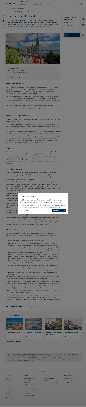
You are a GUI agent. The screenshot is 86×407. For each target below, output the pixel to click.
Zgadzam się (56, 210)
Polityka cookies (57, 207)
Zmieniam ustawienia (24, 210)
